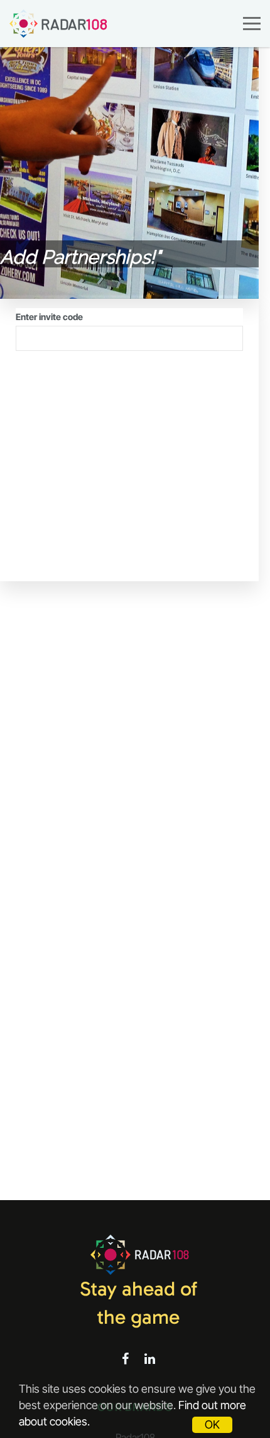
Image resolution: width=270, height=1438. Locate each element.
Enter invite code (49, 316)
